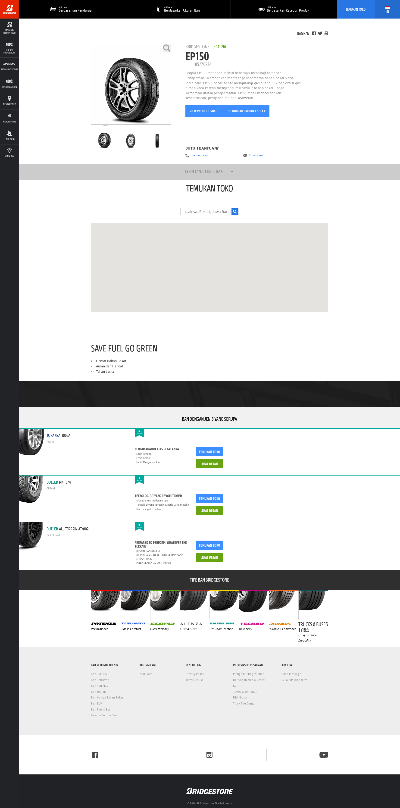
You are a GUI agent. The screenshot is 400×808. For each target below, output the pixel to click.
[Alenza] (194, 605)
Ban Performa (100, 680)
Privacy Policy (195, 674)
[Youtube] (324, 755)
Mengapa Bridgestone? (248, 674)
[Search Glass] (234, 211)
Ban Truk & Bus (101, 709)
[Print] (326, 33)
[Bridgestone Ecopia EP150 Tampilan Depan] (131, 139)
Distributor (240, 697)
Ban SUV (96, 703)
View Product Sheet (204, 111)
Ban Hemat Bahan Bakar (107, 697)
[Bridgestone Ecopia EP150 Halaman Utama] (104, 139)
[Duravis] (283, 605)
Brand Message (291, 674)
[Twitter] (320, 33)
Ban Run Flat (99, 685)
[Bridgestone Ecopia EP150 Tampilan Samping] (157, 139)
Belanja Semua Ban (104, 715)
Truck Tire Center (244, 703)
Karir (236, 685)
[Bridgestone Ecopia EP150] (131, 84)
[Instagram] (209, 755)
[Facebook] (314, 33)
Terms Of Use (195, 680)
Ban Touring (99, 691)
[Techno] (254, 605)
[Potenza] (106, 605)
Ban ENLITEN (99, 674)
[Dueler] (224, 605)
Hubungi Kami (200, 155)
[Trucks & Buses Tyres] (313, 605)
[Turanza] (135, 605)
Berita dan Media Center (249, 680)
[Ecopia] (165, 605)
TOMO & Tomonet (244, 691)
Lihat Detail (209, 463)
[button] (9, 28)
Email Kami (256, 155)
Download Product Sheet (246, 111)
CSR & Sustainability (294, 680)
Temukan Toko (356, 9)
